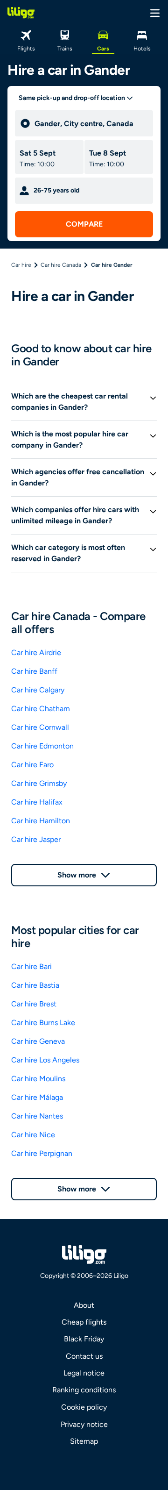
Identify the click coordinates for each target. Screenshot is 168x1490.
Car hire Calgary (37, 689)
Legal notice (84, 1373)
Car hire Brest (33, 1003)
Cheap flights (84, 1322)
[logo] (21, 12)
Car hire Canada (61, 265)
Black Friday (84, 1338)
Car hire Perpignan (41, 1153)
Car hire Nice (33, 1134)
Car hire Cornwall (40, 727)
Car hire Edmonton (42, 745)
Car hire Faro (32, 764)
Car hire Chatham (40, 708)
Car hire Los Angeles (45, 1059)
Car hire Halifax (37, 802)
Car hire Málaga (37, 1097)
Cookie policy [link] (84, 1407)
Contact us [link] (84, 1356)
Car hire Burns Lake (43, 1022)
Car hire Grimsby (39, 783)
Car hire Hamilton (40, 820)
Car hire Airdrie (36, 652)
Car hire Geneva (38, 1041)
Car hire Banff (34, 671)
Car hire (21, 265)
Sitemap (84, 1441)
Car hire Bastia (35, 985)
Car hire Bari (31, 966)
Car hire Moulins (38, 1078)
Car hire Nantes (37, 1116)
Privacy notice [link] (84, 1424)
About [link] (84, 1305)
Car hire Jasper (36, 839)
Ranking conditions (84, 1389)
